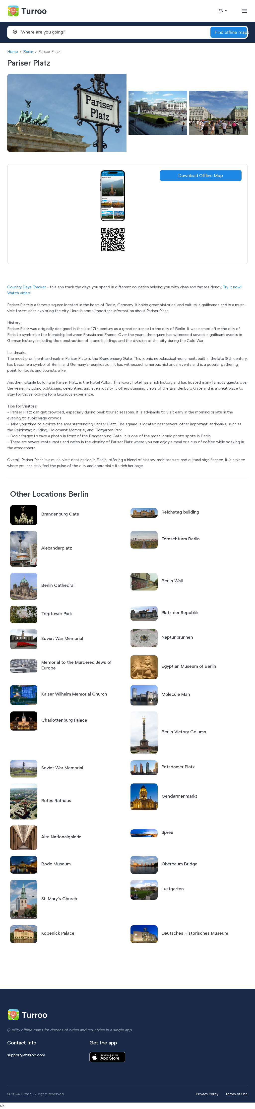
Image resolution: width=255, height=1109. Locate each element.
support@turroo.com (26, 1055)
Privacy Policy (207, 1094)
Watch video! (19, 293)
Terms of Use (236, 1094)
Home (12, 51)
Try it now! (232, 287)
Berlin (28, 51)
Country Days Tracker (26, 287)
